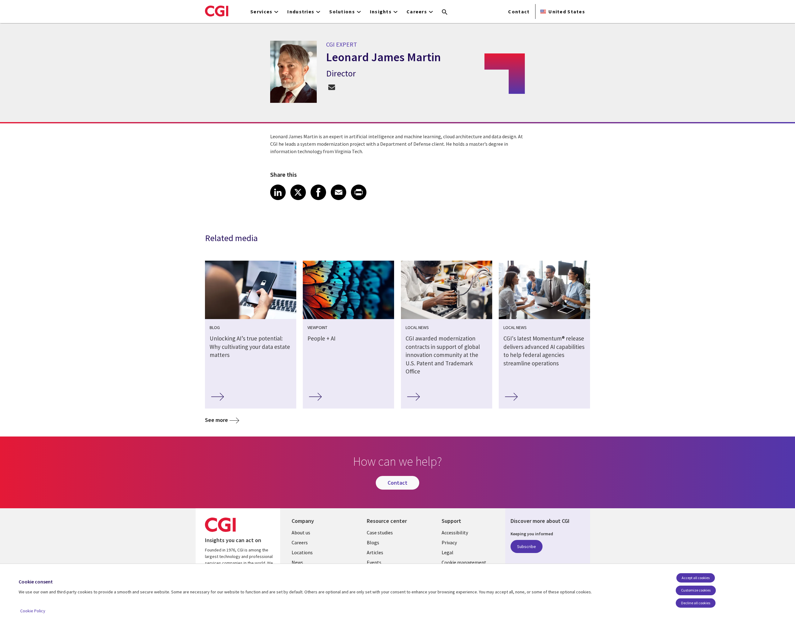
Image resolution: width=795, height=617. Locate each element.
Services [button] (261, 11)
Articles (375, 552)
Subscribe (526, 546)
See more (216, 419)
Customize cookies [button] (696, 590)
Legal (447, 552)
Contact (518, 11)
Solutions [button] (342, 11)
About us (301, 532)
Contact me (331, 86)
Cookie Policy (32, 611)
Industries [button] (300, 11)
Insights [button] (381, 11)
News (297, 562)
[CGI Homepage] (216, 11)
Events (374, 562)
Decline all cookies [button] (695, 603)
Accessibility (455, 532)
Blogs (373, 542)
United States (566, 11)
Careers (300, 542)
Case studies (380, 532)
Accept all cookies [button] (696, 577)
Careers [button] (417, 11)
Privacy (449, 542)
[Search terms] (444, 12)
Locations (302, 552)
